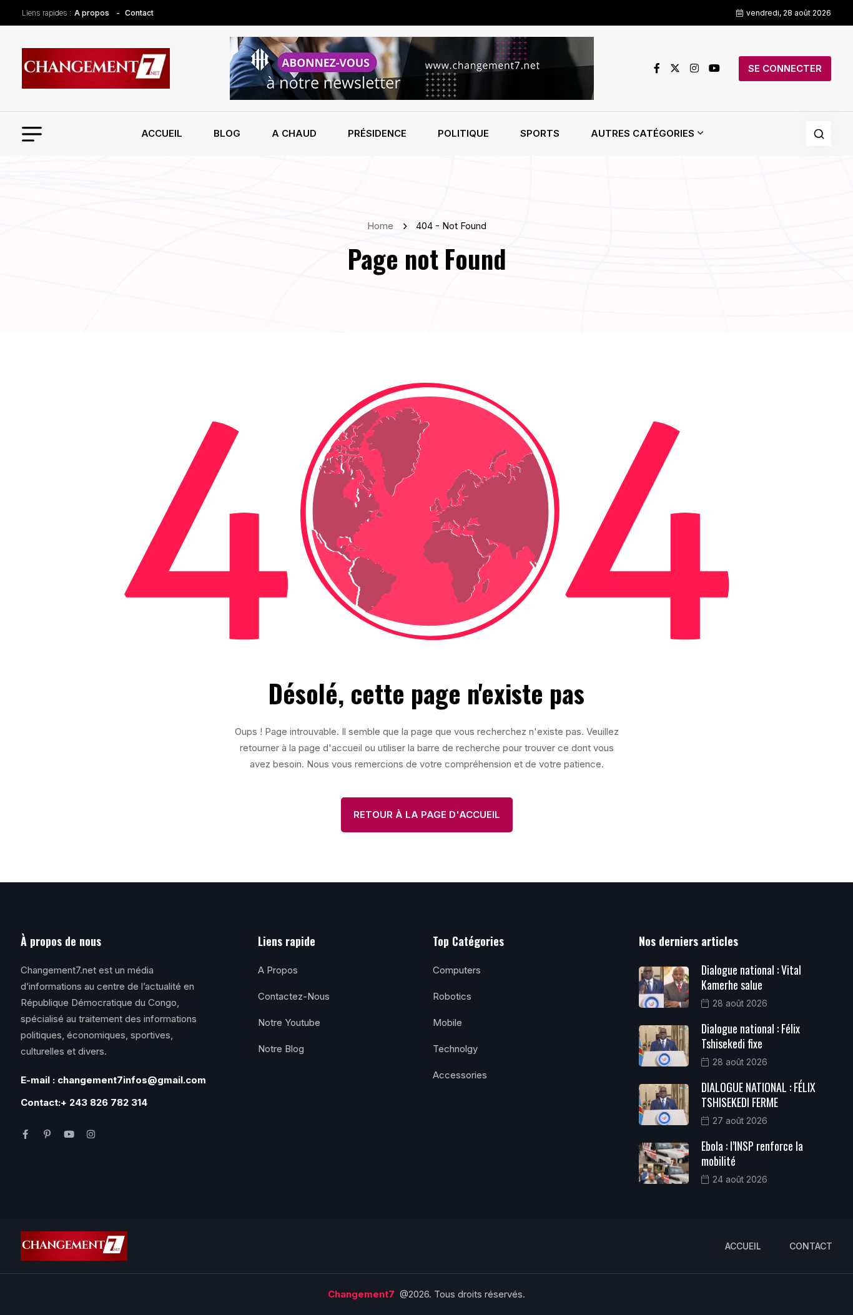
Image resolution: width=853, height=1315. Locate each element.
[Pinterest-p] (47, 1134)
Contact (139, 12)
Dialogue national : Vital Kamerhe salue (751, 977)
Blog (227, 133)
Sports (540, 133)
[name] (96, 68)
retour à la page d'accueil (426, 814)
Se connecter (785, 68)
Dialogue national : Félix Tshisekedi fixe (750, 1036)
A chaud (294, 133)
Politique (463, 133)
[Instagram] (91, 1134)
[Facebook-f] (25, 1134)
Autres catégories (642, 133)
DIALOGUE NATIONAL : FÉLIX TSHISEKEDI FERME (758, 1094)
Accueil (161, 133)
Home (382, 226)
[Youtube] (69, 1134)
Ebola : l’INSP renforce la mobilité (752, 1153)
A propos (91, 12)
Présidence (377, 133)
